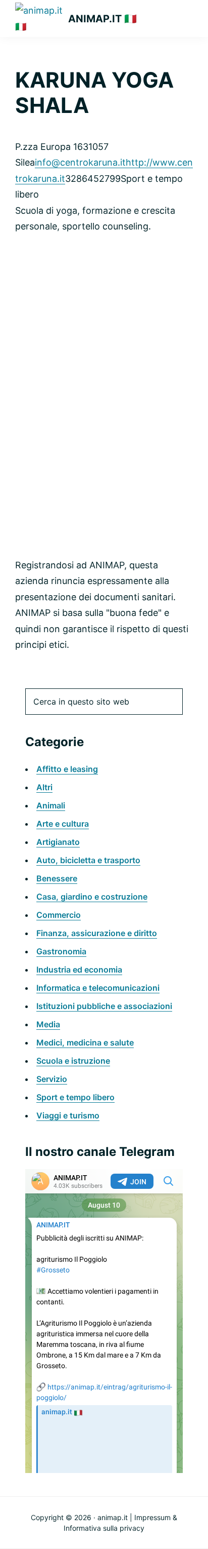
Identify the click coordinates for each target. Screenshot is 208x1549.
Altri (44, 787)
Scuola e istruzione (73, 1061)
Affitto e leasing (67, 769)
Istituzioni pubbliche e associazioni (104, 1006)
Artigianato (58, 842)
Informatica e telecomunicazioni (98, 988)
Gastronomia (61, 951)
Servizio (51, 1079)
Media (48, 1024)
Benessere (56, 878)
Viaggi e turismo (67, 1115)
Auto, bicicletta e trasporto (88, 860)
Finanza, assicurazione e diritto (96, 933)
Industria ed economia (79, 969)
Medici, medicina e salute (85, 1042)
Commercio (58, 915)
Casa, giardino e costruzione (91, 897)
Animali (50, 805)
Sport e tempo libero (75, 1097)
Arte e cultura (62, 824)
